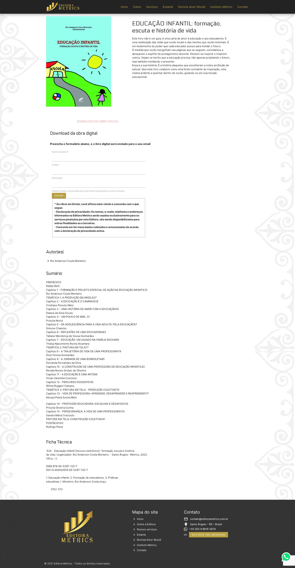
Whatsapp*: (57, 178)
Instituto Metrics (221, 7)
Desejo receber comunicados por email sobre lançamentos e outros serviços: (88, 191)
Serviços (152, 7)
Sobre (137, 7)
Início (124, 7)
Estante (168, 7)
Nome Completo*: (60, 152)
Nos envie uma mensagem (208, 534)
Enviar (59, 195)
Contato (242, 7)
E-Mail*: (56, 165)
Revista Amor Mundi (191, 7)
